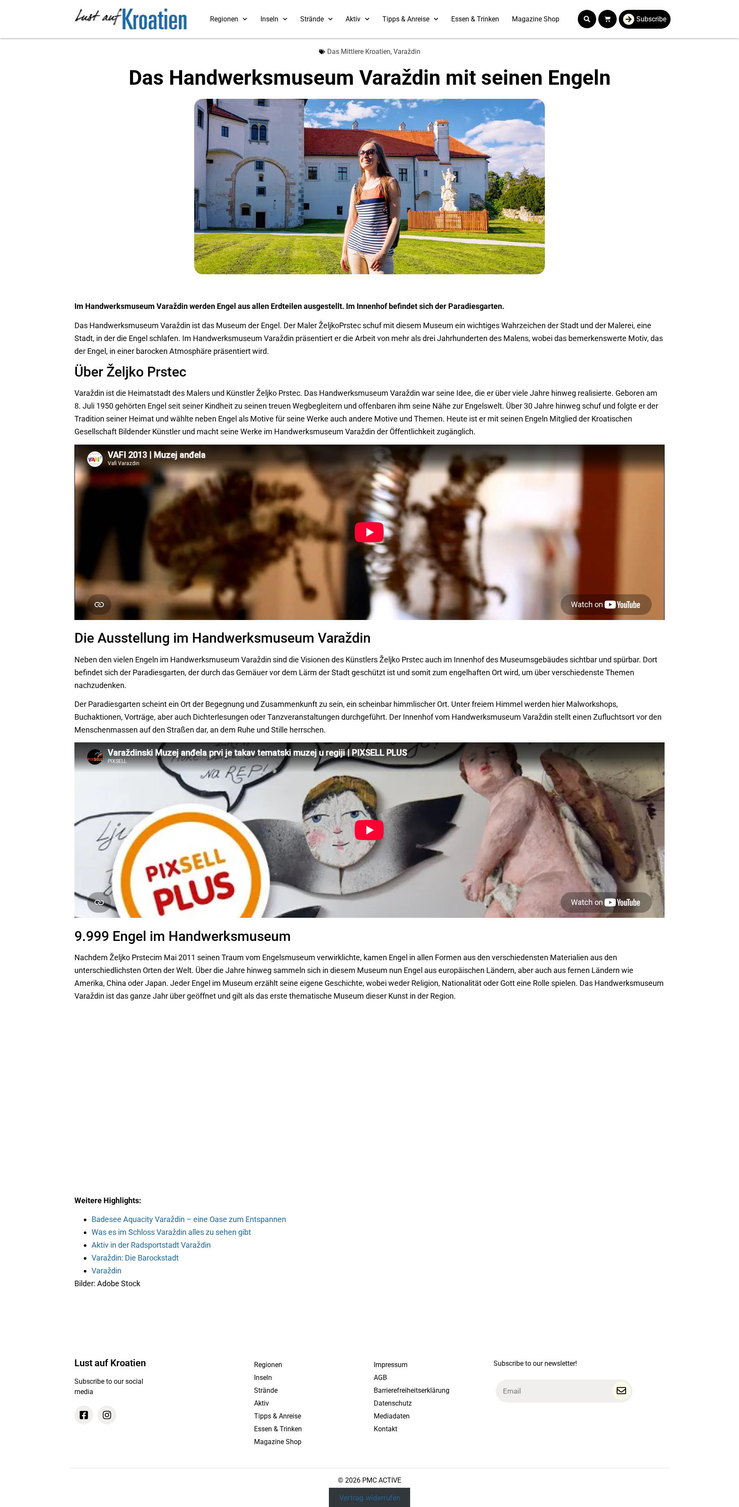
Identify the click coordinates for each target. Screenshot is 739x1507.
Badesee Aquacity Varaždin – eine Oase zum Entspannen (189, 1219)
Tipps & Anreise (405, 19)
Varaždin (406, 51)
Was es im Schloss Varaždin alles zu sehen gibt (171, 1232)
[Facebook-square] (83, 1415)
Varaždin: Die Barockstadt (135, 1257)
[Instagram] (107, 1415)
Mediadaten (392, 1416)
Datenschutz (393, 1403)
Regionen (224, 19)
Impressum (391, 1365)
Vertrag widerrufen (369, 1497)
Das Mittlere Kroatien (358, 51)
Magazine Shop (535, 19)
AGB (380, 1378)
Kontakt (385, 1429)
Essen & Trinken (475, 19)
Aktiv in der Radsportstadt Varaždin (151, 1244)
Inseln (269, 19)
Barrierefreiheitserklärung (411, 1390)
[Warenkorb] (607, 19)
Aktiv (353, 19)
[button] (587, 19)
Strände (312, 19)
